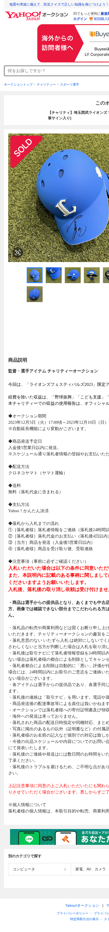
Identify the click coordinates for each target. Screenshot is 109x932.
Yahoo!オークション (82, 905)
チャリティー (46, 84)
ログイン (80, 19)
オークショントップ (18, 84)
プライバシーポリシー (72, 913)
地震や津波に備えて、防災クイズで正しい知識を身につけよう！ (59, 4)
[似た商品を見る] (17, 252)
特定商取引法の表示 (84, 919)
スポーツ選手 (69, 84)
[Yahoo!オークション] (37, 12)
